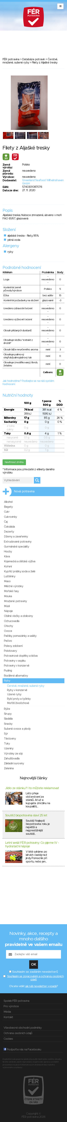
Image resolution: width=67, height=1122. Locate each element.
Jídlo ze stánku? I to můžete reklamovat (32, 788)
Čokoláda (9, 526)
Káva (7, 556)
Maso (7, 581)
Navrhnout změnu (14, 462)
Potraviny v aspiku (15, 660)
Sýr (6, 733)
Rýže (7, 709)
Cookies (8, 1038)
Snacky (8, 723)
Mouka (8, 596)
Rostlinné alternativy (16, 675)
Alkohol (8, 502)
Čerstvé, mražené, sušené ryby (25, 686)
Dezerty (9, 531)
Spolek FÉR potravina (16, 1001)
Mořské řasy (11, 591)
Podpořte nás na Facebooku (23, 1049)
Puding (8, 670)
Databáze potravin (33, 59)
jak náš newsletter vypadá (41, 986)
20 (6, 158)
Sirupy (8, 713)
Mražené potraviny (15, 601)
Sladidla (8, 718)
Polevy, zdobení (13, 646)
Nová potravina (24, 491)
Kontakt (8, 1017)
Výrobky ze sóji (13, 753)
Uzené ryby (14, 694)
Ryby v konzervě (17, 690)
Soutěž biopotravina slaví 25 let (26, 815)
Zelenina (9, 768)
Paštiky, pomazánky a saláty (20, 636)
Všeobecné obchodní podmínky (23, 1027)
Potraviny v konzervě (16, 665)
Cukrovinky (10, 517)
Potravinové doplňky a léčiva (21, 655)
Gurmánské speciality (16, 546)
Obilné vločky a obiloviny (18, 616)
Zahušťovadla (11, 758)
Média (7, 1011)
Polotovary (10, 651)
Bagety (8, 506)
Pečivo (8, 640)
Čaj (6, 521)
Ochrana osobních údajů (18, 1033)
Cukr (6, 511)
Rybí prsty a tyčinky (19, 698)
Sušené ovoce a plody (17, 728)
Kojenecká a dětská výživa (19, 561)
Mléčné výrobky (13, 586)
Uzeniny (8, 748)
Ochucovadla (11, 621)
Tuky (7, 743)
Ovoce (8, 631)
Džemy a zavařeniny (16, 536)
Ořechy (8, 626)
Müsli (7, 606)
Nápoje (8, 611)
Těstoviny (10, 738)
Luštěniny (9, 576)
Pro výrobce (11, 1006)
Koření (8, 566)
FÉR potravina (11, 59)
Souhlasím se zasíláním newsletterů (35, 971)
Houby (8, 551)
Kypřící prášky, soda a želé (19, 571)
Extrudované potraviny (17, 541)
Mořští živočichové (18, 703)
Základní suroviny (14, 763)
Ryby (7, 680)
